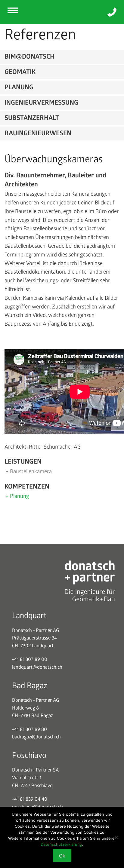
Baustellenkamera (31, 471)
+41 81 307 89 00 (29, 659)
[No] (116, 837)
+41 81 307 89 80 (29, 729)
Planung (19, 496)
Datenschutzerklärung (61, 844)
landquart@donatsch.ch (37, 667)
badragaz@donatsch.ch (36, 737)
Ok (62, 856)
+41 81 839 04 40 (29, 799)
